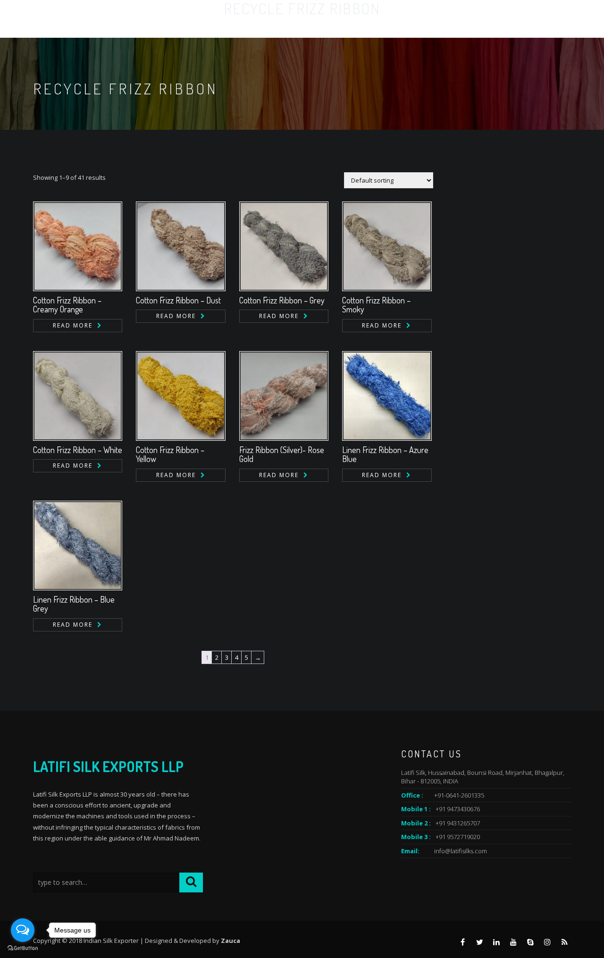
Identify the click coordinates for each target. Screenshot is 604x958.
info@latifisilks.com (460, 851)
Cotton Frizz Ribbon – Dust (178, 300)
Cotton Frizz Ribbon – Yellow (170, 454)
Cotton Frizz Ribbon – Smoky (376, 305)
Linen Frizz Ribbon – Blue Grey (74, 604)
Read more (72, 325)
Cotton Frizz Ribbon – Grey (282, 300)
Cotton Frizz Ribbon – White (77, 450)
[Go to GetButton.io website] (23, 948)
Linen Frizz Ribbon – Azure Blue (385, 454)
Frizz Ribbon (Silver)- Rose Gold (281, 454)
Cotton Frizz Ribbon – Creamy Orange (67, 305)
